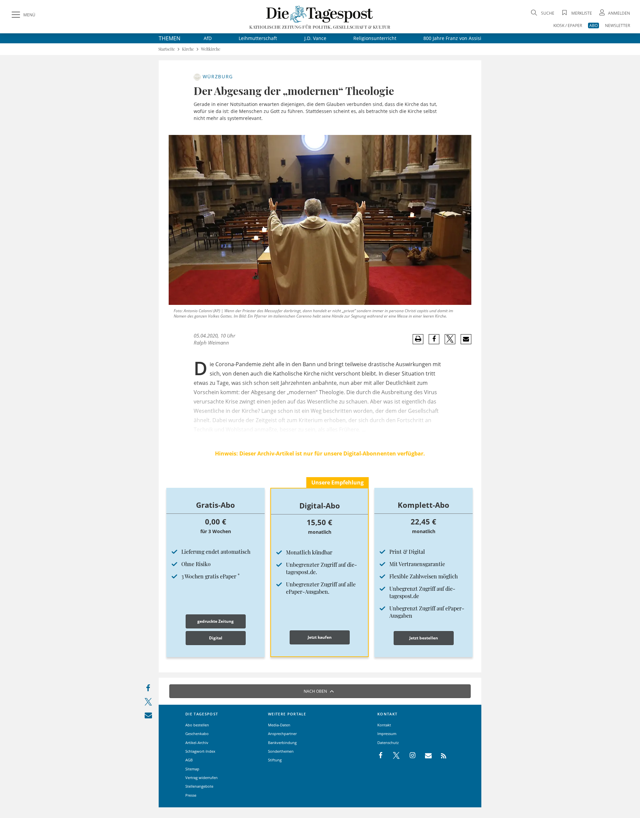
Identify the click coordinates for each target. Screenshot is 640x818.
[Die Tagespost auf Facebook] (381, 755)
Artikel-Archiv (196, 742)
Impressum (386, 733)
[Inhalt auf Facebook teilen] (148, 689)
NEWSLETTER (617, 25)
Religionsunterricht (374, 38)
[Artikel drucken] (418, 339)
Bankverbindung (282, 742)
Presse (190, 795)
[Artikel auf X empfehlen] (450, 339)
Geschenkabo (197, 733)
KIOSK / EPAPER (567, 25)
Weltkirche (210, 49)
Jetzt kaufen (320, 637)
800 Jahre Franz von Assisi (452, 38)
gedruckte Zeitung (215, 621)
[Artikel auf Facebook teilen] (434, 339)
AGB (189, 759)
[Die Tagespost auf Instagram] (409, 755)
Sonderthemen (281, 751)
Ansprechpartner (282, 733)
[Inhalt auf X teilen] (148, 703)
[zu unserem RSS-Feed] (440, 755)
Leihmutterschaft (258, 38)
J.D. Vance (315, 38)
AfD (208, 38)
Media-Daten (279, 724)
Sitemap (192, 768)
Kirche (188, 49)
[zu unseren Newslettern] (425, 755)
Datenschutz (388, 742)
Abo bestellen (197, 724)
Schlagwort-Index (200, 751)
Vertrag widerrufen (201, 777)
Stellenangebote (199, 786)
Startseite (166, 49)
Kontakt (384, 724)
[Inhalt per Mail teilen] (148, 716)
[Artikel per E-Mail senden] (466, 339)
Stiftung (275, 759)
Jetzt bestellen (423, 638)
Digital (215, 638)
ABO (593, 25)
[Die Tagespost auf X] (393, 755)
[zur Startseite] (319, 14)
